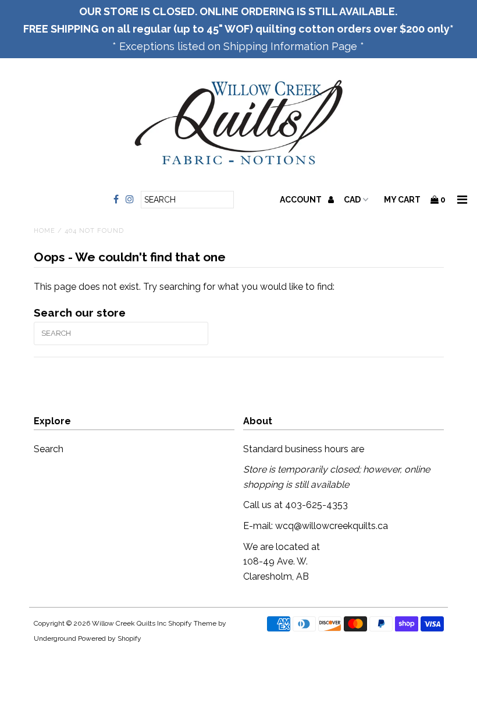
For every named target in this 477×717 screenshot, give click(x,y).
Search (48, 449)
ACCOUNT (301, 199)
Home (44, 231)
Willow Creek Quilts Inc (129, 623)
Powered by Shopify (109, 638)
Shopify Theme (192, 623)
